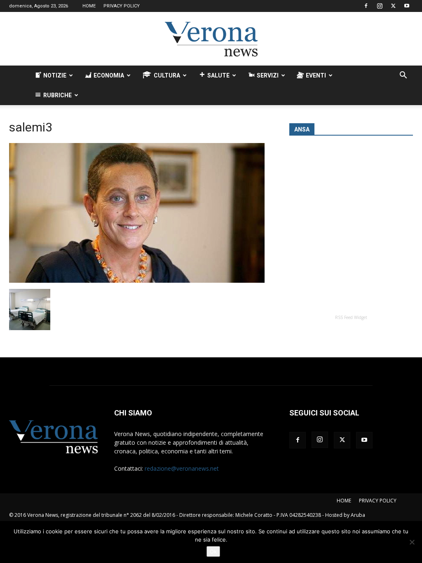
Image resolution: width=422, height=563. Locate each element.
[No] (412, 542)
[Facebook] (366, 6)
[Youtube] (407, 6)
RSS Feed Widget (351, 317)
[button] (403, 76)
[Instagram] (379, 6)
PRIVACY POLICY (121, 6)
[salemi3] (137, 280)
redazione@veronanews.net (182, 468)
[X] (393, 6)
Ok (213, 551)
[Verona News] (211, 39)
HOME (89, 6)
